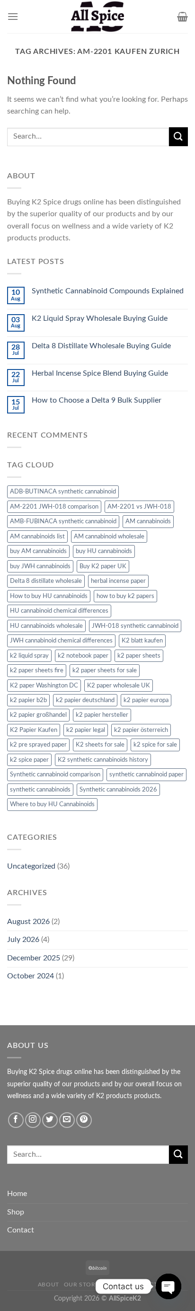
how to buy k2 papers (125, 596)
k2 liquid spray (29, 656)
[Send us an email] (67, 1120)
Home (17, 1193)
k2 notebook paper (83, 656)
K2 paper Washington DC (44, 685)
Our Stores (83, 1284)
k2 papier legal (85, 730)
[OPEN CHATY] (168, 1286)
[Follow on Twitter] (50, 1120)
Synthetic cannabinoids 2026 (118, 789)
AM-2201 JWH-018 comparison (54, 507)
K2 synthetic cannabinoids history (103, 760)
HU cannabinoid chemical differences (59, 611)
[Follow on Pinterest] (84, 1120)
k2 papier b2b (28, 700)
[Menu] (12, 16)
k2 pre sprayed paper (38, 745)
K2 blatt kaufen (142, 640)
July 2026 (23, 939)
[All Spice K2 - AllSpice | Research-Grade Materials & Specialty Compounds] (97, 16)
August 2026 (28, 921)
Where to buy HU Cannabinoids (52, 804)
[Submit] (178, 136)
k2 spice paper (29, 760)
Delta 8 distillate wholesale (46, 581)
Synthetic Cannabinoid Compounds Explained (108, 291)
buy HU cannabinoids (104, 551)
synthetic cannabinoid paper (146, 774)
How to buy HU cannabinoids (49, 596)
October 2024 (30, 976)
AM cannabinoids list (37, 536)
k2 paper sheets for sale (104, 670)
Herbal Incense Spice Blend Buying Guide (100, 373)
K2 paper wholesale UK (118, 685)
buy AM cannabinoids (38, 551)
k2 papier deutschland (85, 700)
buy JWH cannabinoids (40, 566)
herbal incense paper (118, 581)
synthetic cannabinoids (40, 789)
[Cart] (182, 16)
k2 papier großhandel (38, 715)
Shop (15, 1212)
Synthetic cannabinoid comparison (55, 774)
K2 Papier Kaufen (33, 730)
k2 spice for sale (155, 745)
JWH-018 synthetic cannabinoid (135, 626)
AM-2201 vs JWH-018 (139, 507)
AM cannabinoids (148, 521)
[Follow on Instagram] (33, 1120)
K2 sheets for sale (100, 745)
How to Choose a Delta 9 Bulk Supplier (96, 400)
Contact (20, 1230)
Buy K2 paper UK (103, 566)
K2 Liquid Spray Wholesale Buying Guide (100, 318)
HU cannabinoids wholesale (46, 626)
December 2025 (33, 958)
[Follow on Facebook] (16, 1120)
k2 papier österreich (141, 730)
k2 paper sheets (138, 656)
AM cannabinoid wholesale (109, 536)
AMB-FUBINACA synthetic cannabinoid (63, 521)
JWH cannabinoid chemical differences (61, 640)
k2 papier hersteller (102, 715)
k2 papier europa (146, 700)
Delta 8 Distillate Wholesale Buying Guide (101, 346)
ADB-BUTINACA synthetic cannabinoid (63, 491)
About (48, 1284)
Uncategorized (31, 866)
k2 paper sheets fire (36, 670)
